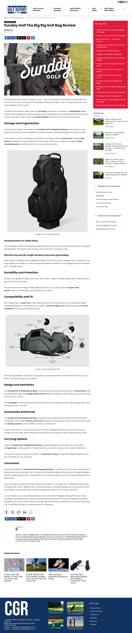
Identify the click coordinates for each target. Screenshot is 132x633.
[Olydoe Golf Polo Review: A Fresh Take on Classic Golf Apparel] (14, 559)
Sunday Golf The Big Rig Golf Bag (52, 129)
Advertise (93, 618)
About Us (93, 621)
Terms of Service (96, 611)
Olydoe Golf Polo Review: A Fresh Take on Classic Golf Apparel (13, 577)
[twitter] (121, 2)
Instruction (108, 178)
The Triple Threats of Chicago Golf (109, 96)
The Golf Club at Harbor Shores (107, 199)
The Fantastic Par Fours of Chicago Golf (111, 92)
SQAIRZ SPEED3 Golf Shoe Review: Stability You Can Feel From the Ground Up (36, 577)
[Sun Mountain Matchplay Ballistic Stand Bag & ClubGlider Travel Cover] (80, 559)
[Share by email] (30, 512)
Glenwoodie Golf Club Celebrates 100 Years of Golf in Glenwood (116, 121)
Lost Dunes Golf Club (103, 203)
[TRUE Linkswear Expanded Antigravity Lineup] (58, 559)
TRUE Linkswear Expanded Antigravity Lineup (58, 576)
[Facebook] (119, 2)
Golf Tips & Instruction (109, 9)
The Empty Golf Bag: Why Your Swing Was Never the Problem (116, 174)
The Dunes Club (102, 207)
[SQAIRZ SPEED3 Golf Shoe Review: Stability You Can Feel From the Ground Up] (36, 559)
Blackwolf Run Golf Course (105, 229)
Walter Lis (8, 30)
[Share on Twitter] (12, 512)
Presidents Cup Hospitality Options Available (115, 134)
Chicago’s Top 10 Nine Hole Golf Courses (111, 36)
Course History (109, 126)
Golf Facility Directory (75, 9)
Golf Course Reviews (38, 9)
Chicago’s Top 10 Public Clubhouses (109, 54)
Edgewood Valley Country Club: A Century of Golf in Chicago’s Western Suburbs (115, 161)
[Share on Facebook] (6, 512)
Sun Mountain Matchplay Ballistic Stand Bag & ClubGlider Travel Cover (78, 578)
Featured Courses (110, 153)
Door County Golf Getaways (106, 222)
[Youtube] (124, 2)
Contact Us (94, 615)
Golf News (94, 9)
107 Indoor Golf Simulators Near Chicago (111, 105)
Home (6, 18)
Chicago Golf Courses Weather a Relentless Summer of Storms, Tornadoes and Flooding (116, 147)
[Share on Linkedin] (24, 512)
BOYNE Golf (100, 196)
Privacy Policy (95, 608)
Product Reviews (57, 9)
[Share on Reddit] (18, 512)
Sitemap (93, 624)
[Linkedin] (127, 2)
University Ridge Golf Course (106, 225)
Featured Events (110, 138)
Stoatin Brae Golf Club (104, 192)
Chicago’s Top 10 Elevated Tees (108, 51)
